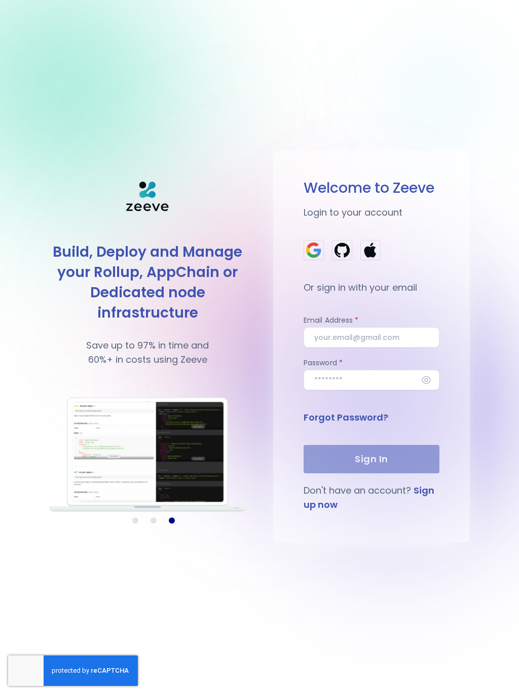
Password (320, 363)
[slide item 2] (154, 520)
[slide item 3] (172, 520)
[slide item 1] (135, 520)
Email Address (328, 320)
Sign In (371, 459)
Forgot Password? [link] (346, 417)
